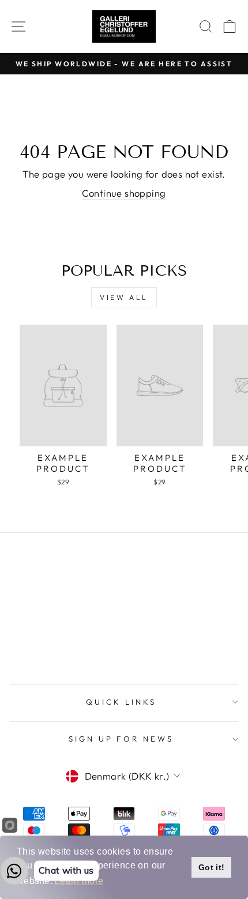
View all (124, 297)
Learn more (78, 881)
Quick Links (121, 701)
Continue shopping (124, 193)
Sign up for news (121, 738)
